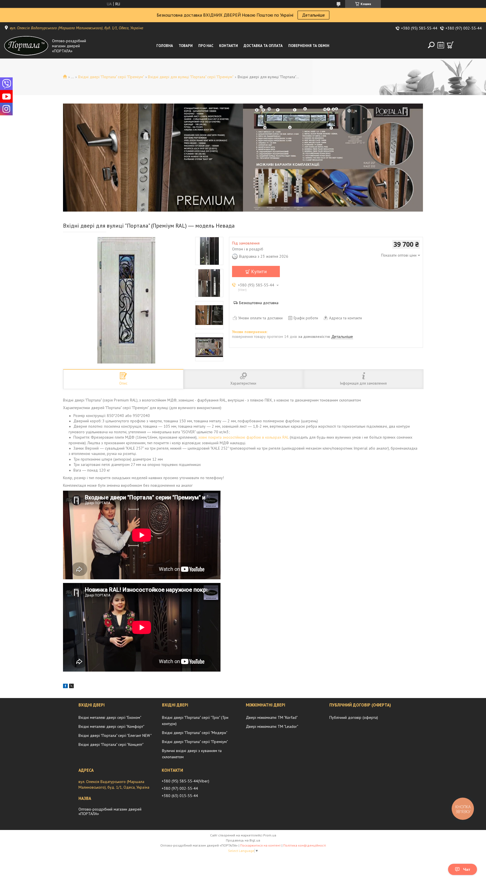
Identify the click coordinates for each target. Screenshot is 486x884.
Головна (164, 45)
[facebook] (65, 686)
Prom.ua (269, 835)
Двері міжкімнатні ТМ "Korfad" (272, 717)
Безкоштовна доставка (258, 302)
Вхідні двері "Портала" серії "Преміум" (111, 77)
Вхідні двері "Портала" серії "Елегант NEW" (115, 735)
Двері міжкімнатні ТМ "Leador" (272, 726)
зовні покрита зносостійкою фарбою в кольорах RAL (243, 437)
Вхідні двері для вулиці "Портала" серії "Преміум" (190, 77)
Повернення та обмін (308, 45)
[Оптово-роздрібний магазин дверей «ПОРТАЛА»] (26, 46)
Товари (186, 45)
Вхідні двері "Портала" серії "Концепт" (110, 744)
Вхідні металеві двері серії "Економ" (109, 717)
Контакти (228, 45)
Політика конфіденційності (304, 845)
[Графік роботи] (440, 45)
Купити (259, 271)
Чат (466, 869)
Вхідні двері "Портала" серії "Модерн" (194, 732)
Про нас (205, 45)
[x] (71, 686)
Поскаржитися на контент (260, 845)
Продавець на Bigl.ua (243, 840)
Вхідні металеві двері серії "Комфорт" (111, 726)
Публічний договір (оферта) (353, 717)
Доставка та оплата (263, 45)
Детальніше (313, 15)
